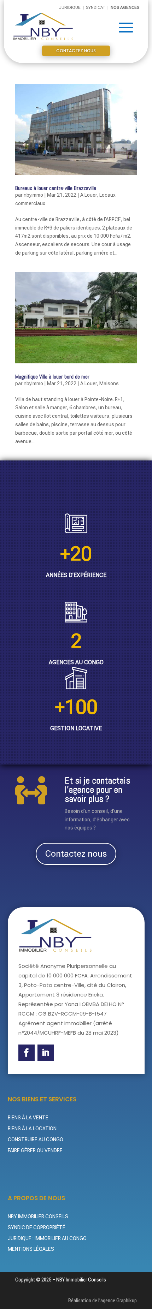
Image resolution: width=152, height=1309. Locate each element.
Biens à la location (32, 1128)
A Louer (88, 195)
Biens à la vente (28, 1117)
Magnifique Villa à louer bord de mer (52, 376)
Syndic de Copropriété (36, 1227)
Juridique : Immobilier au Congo (47, 1238)
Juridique (70, 7)
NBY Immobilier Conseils (38, 1216)
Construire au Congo (35, 1139)
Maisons (109, 383)
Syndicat (96, 7)
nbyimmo (33, 195)
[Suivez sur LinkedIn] (45, 1053)
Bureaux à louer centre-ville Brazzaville (55, 188)
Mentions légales (31, 1249)
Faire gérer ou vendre (35, 1150)
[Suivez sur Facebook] (26, 1053)
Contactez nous (76, 51)
